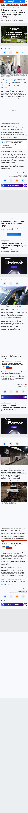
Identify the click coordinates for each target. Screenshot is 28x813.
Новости (3, 4)
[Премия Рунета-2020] (13, 1)
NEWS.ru (22, 306)
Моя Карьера (9, 4)
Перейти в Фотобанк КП (16, 303)
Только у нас (24, 4)
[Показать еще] (23, 52)
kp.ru (26, 169)
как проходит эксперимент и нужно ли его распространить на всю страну (13, 142)
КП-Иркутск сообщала (10, 162)
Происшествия (8, 399)
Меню (1, 1)
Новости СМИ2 (3, 601)
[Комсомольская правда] (8, 2)
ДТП (4, 594)
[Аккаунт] (26, 1)
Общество (7, 7)
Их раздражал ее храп (19, 578)
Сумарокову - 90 (16, 4)
